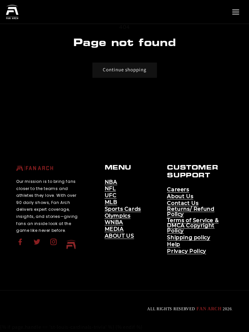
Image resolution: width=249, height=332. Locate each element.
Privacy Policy (186, 251)
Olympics (118, 216)
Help (173, 244)
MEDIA (114, 229)
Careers (178, 189)
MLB (111, 202)
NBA (111, 182)
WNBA (114, 222)
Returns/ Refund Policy (190, 212)
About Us (180, 196)
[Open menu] (235, 12)
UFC (111, 195)
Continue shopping (125, 69)
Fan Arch (209, 308)
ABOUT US (119, 236)
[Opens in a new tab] (21, 246)
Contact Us (182, 203)
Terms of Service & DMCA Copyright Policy (193, 225)
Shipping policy (188, 237)
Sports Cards (123, 209)
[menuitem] (21, 244)
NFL (110, 188)
